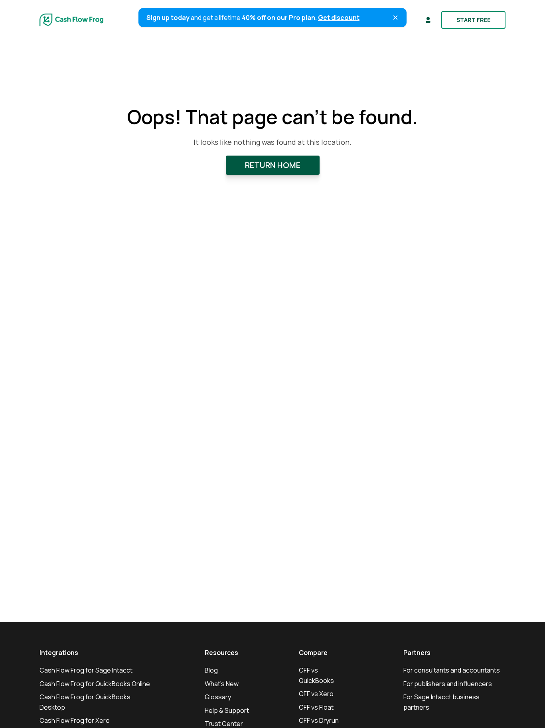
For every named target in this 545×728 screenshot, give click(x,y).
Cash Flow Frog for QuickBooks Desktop (84, 702)
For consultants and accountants (451, 670)
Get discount (338, 17)
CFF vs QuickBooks (316, 675)
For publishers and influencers (447, 683)
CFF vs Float (316, 707)
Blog (211, 670)
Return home (272, 165)
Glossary (218, 696)
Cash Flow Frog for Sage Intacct (85, 670)
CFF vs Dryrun (319, 720)
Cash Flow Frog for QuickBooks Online (94, 683)
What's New (222, 683)
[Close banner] (395, 17)
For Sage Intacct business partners (441, 702)
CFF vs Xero (316, 693)
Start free (473, 20)
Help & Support (227, 710)
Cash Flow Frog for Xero (74, 720)
